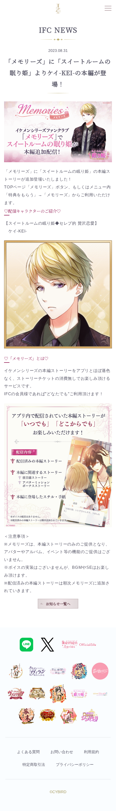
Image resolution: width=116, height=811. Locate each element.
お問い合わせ (61, 752)
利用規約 (91, 752)
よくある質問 (28, 752)
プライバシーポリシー (75, 764)
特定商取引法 (33, 764)
